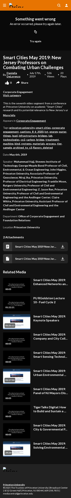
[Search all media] (59, 5)
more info (9, 115)
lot (46, 131)
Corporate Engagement (31, 120)
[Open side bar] (5, 5)
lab (50, 135)
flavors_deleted (43, 147)
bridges (42, 135)
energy (53, 131)
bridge (40, 139)
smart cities (43, 127)
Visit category (12, 95)
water (62, 131)
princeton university (21, 127)
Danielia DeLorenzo (13, 74)
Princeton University (14, 484)
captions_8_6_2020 (31, 131)
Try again (35, 41)
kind (17, 143)
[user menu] (66, 5)
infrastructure (28, 135)
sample (7, 147)
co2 (23, 139)
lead (15, 135)
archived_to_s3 (22, 147)
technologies (11, 139)
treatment (52, 139)
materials (39, 143)
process (51, 143)
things (7, 135)
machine (8, 143)
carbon (30, 139)
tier (59, 143)
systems (26, 143)
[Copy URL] (36, 32)
